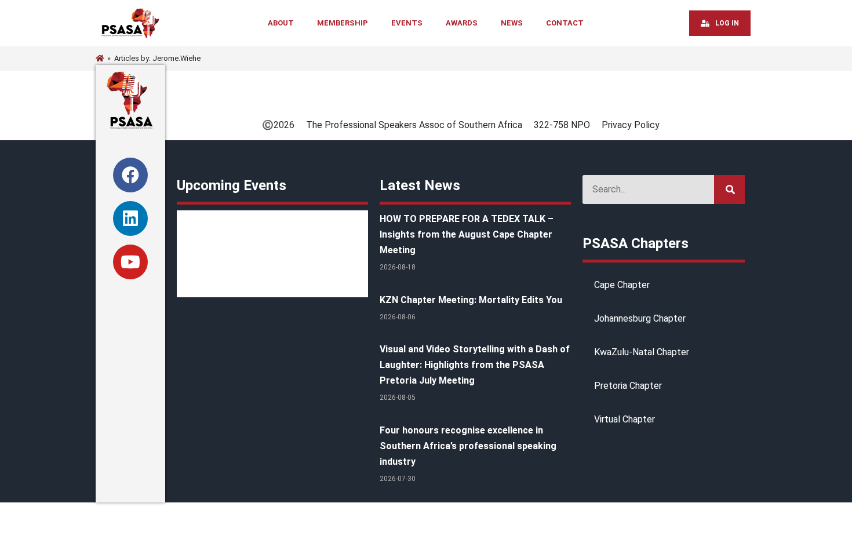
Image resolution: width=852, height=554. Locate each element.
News (512, 23)
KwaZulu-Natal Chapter (641, 352)
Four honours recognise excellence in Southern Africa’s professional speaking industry (468, 446)
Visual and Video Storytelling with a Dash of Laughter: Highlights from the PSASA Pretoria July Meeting (475, 365)
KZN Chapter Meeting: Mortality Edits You (471, 299)
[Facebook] (130, 175)
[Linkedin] (130, 218)
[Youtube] (130, 262)
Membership (342, 23)
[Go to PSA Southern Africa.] (100, 58)
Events (407, 23)
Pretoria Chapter (628, 385)
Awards (462, 23)
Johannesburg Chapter (640, 318)
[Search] (729, 189)
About (281, 23)
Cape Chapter (622, 284)
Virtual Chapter (624, 419)
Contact (565, 23)
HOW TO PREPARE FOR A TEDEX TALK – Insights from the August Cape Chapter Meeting (467, 234)
